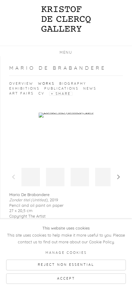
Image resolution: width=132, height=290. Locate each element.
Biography (72, 83)
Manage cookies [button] (66, 252)
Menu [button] (66, 52)
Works (46, 83)
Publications (61, 88)
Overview (21, 83)
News (89, 88)
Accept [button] (66, 278)
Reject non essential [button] (66, 264)
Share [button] (63, 93)
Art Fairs (21, 93)
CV (41, 93)
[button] (30, 177)
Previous (13, 177)
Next (118, 177)
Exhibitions (24, 88)
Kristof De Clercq (66, 19)
